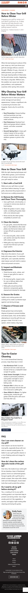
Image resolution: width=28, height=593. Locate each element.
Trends (14, 554)
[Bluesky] (23, 2)
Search (14, 566)
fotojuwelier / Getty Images (10, 349)
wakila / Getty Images (9, 59)
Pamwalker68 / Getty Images (11, 165)
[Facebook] (19, 2)
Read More (6, 430)
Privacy (14, 562)
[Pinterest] (26, 2)
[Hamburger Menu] (26, 6)
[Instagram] (21, 2)
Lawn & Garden (14, 550)
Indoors (14, 547)
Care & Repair (4, 10)
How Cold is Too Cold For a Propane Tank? (11, 419)
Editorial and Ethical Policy (14, 564)
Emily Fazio (5, 29)
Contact (14, 560)
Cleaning (12, 10)
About (14, 558)
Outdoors (14, 548)
